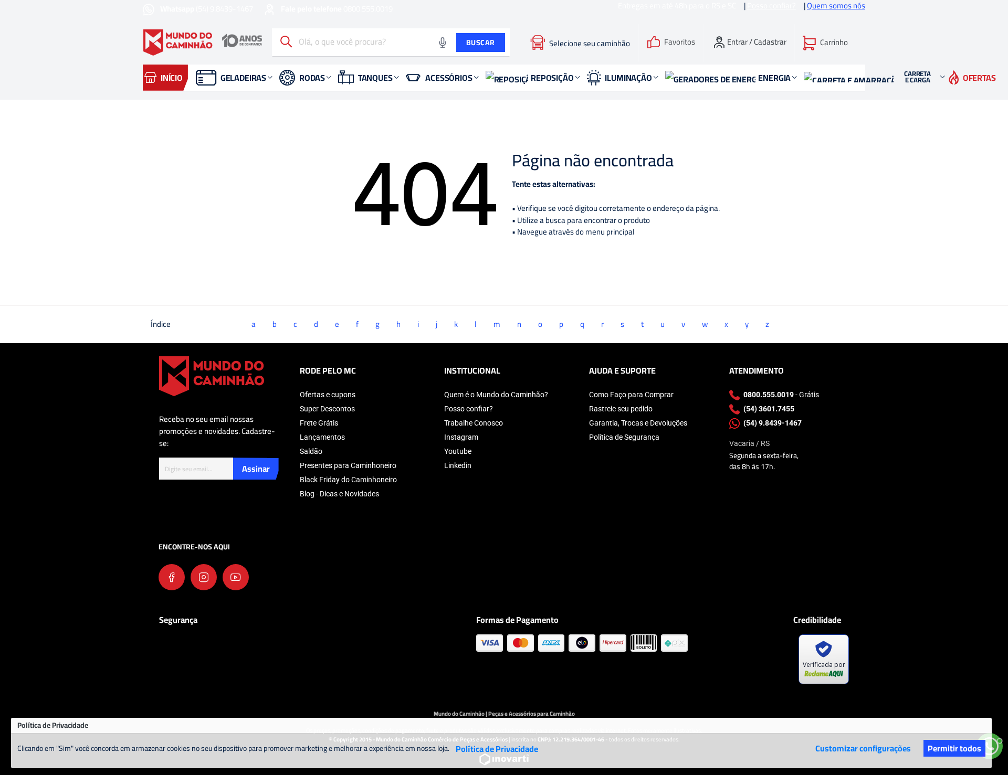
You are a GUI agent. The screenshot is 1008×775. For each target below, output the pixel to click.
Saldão (311, 451)
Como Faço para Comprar (631, 394)
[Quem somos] (211, 375)
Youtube (457, 451)
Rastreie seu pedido (621, 409)
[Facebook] (172, 577)
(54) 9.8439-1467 (207, 8)
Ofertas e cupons (327, 394)
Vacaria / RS (749, 443)
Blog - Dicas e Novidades (339, 494)
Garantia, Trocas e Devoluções (638, 423)
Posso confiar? (468, 409)
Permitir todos (954, 748)
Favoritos (679, 42)
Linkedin (457, 465)
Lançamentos (322, 437)
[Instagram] (204, 577)
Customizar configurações (863, 748)
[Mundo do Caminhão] (202, 42)
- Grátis (781, 394)
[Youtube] (236, 577)
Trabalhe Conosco (473, 423)
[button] (825, 42)
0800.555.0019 (337, 8)
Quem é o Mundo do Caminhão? (496, 394)
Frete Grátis (319, 423)
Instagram (461, 437)
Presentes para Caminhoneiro (348, 465)
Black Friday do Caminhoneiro (348, 479)
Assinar (256, 468)
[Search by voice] (442, 42)
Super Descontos (327, 409)
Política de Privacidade (497, 749)
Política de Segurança (624, 437)
